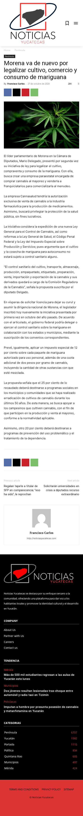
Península (20, 50)
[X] (16, 92)
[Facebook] (8, 92)
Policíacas (10, 701)
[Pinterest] (25, 92)
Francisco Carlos (16, 83)
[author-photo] (41, 527)
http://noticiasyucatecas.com (41, 538)
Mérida (8, 670)
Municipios (11, 685)
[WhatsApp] (34, 92)
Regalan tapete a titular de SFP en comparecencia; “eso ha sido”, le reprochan (22, 490)
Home (7, 50)
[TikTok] (37, 806)
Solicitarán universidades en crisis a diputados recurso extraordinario (61, 490)
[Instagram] (28, 806)
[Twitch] (45, 806)
